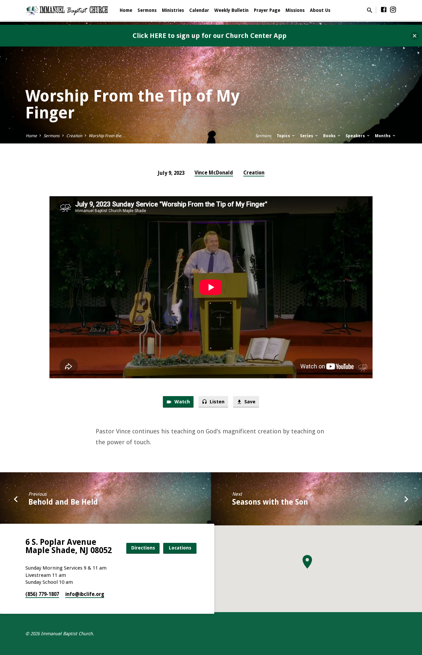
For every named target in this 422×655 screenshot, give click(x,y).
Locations (180, 547)
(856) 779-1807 (42, 594)
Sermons (147, 10)
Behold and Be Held (63, 502)
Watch (181, 402)
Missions (295, 10)
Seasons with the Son (270, 502)
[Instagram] (393, 10)
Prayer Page (267, 10)
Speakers (356, 135)
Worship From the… (107, 135)
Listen (216, 402)
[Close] (414, 36)
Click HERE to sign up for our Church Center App (209, 36)
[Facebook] (383, 10)
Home (126, 10)
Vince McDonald (214, 173)
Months (383, 135)
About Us (320, 10)
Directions (143, 547)
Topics (284, 135)
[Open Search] (369, 10)
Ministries (173, 10)
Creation (74, 135)
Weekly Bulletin (231, 10)
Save (249, 402)
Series (307, 135)
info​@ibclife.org (84, 594)
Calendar (199, 10)
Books (330, 135)
